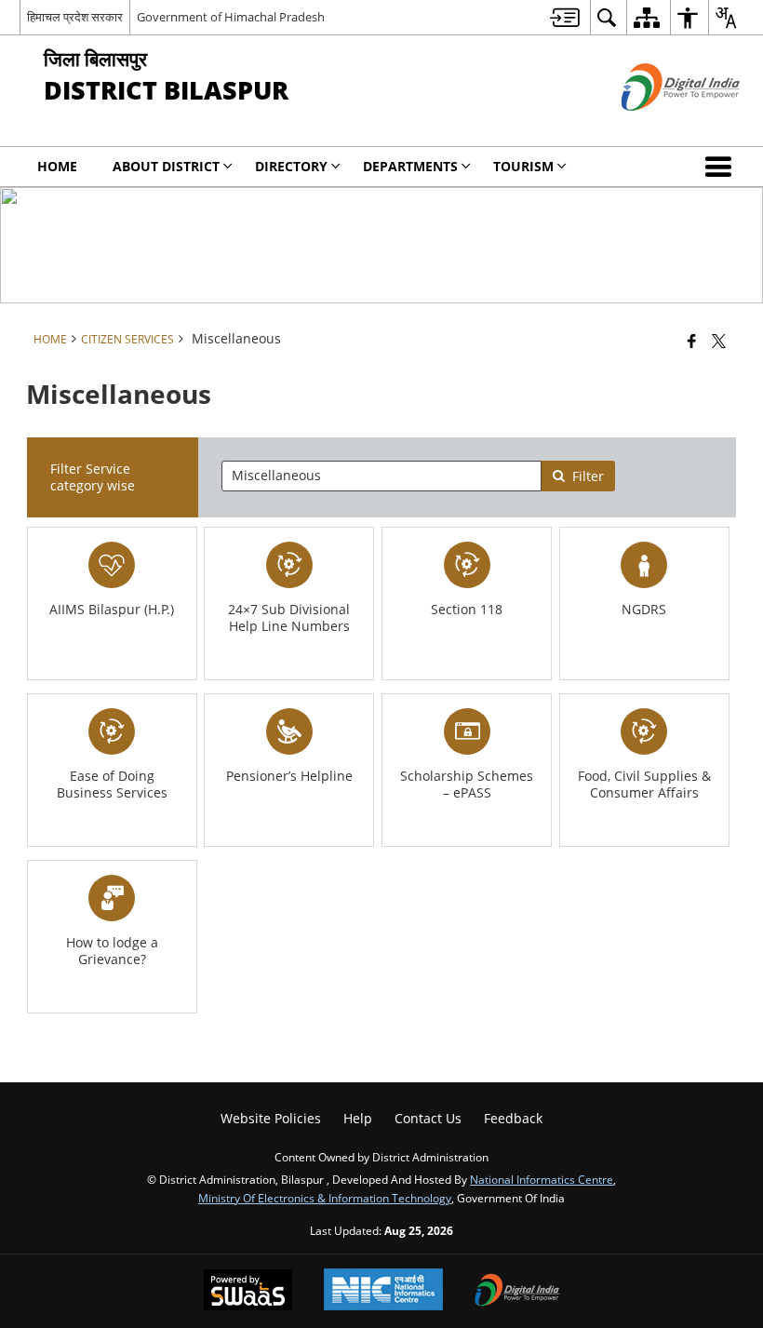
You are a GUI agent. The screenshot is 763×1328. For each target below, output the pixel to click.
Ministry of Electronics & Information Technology (324, 1197)
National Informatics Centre (541, 1179)
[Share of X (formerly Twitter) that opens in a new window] (718, 340)
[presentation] (381, 476)
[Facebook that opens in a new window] (691, 340)
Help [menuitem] (357, 1118)
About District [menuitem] (166, 166)
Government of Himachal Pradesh (231, 16)
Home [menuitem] (57, 166)
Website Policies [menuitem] (271, 1118)
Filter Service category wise (92, 477)
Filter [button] (588, 476)
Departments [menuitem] (410, 166)
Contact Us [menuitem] (428, 1118)
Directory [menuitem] (291, 166)
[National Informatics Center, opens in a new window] (383, 1291)
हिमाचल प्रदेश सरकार (75, 16)
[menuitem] (564, 17)
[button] (722, 166)
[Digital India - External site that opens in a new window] (657, 126)
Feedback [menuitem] (513, 1118)
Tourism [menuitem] (523, 166)
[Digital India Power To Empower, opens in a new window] (517, 1291)
